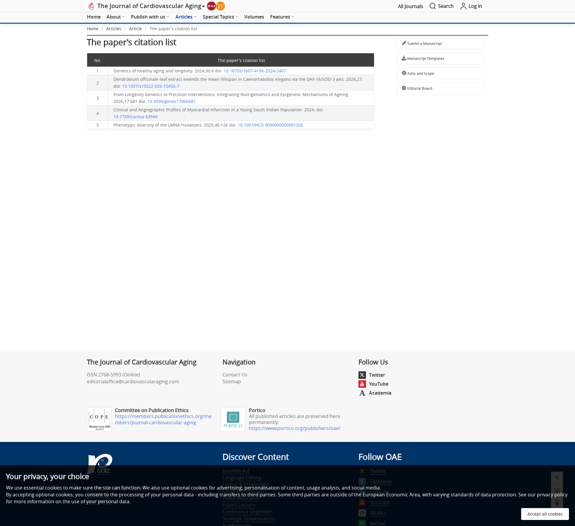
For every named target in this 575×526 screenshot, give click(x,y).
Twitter (377, 375)
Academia (380, 393)
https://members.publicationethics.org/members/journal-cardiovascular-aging (163, 419)
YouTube (378, 384)
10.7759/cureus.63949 (136, 116)
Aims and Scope (420, 73)
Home (94, 16)
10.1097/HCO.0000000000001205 (270, 125)
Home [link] (93, 28)
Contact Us (235, 374)
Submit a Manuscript (424, 43)
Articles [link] (113, 28)
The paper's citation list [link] (173, 28)
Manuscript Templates (425, 58)
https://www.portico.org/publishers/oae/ (295, 428)
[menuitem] (94, 17)
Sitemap (232, 381)
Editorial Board (419, 88)
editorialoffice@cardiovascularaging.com (133, 381)
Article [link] (135, 28)
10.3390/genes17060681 (171, 101)
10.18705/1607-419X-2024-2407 (255, 71)
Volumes (254, 16)
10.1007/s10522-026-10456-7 (150, 86)
